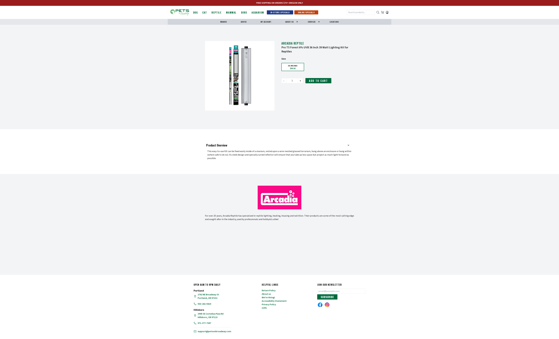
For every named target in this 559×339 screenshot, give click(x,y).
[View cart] (382, 12)
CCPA (264, 308)
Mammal (231, 12)
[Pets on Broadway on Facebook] (320, 305)
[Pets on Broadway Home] (179, 12)
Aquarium (258, 12)
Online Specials (306, 12)
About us (266, 294)
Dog (195, 12)
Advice (244, 22)
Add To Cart (318, 81)
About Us (289, 22)
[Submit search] (378, 12)
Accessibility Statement (274, 301)
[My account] (387, 12)
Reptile (216, 12)
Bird (244, 12)
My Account (266, 22)
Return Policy (269, 290)
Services (312, 22)
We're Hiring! (268, 297)
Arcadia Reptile (292, 43)
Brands (223, 22)
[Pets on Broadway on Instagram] (327, 305)
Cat (204, 12)
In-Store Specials (280, 12)
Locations (334, 22)
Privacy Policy (269, 304)
